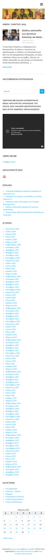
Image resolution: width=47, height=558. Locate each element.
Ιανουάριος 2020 (12, 438)
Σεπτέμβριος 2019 (13, 448)
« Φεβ (5, 538)
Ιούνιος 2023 (11, 329)
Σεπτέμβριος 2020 (13, 417)
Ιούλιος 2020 (11, 422)
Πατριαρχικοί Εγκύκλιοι (15, 497)
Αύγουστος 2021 (12, 387)
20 (5, 528)
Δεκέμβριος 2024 (12, 282)
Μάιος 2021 (10, 395)
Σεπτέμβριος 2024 (13, 290)
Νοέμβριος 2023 (12, 316)
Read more (7, 67)
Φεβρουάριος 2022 (13, 372)
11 (35, 521)
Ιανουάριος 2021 (12, 406)
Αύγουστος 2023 (12, 324)
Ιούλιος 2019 (11, 454)
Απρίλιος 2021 (11, 398)
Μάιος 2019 (10, 459)
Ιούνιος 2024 (11, 298)
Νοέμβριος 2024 (12, 284)
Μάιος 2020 (10, 427)
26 (40, 528)
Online (9, 162)
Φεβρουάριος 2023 (13, 340)
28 (11, 532)
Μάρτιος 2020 (11, 432)
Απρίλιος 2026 (11, 239)
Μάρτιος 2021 (11, 401)
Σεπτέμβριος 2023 (13, 321)
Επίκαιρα (9, 494)
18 (35, 525)
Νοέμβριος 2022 (12, 348)
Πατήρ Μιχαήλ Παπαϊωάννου (24, 551)
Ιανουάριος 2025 (12, 279)
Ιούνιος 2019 (11, 456)
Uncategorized (27, 42)
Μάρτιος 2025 (11, 274)
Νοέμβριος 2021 (12, 380)
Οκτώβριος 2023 (12, 319)
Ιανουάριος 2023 (12, 343)
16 (23, 525)
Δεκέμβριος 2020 (12, 409)
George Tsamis (16, 549)
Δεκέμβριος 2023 (12, 313)
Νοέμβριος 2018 (12, 475)
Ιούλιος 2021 (11, 390)
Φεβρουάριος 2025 (13, 276)
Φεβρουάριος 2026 (13, 245)
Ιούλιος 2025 (11, 263)
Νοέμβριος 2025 (12, 253)
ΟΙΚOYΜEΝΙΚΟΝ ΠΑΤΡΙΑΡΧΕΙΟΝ (18, 79)
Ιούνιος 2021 (11, 393)
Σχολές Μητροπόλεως (14, 499)
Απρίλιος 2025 (11, 271)
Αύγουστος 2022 (12, 356)
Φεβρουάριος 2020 (13, 435)
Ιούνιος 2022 (11, 361)
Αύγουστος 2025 (12, 261)
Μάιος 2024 (10, 300)
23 (23, 528)
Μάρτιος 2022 (11, 369)
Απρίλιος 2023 (11, 335)
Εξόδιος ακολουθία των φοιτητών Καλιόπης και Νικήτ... (32, 33)
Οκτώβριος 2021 (12, 382)
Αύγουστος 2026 (12, 229)
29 (17, 532)
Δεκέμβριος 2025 (12, 250)
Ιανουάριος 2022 (12, 374)
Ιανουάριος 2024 (12, 311)
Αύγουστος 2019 (12, 451)
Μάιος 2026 (10, 237)
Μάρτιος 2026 (11, 242)
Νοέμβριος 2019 (12, 443)
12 (40, 521)
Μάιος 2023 (10, 332)
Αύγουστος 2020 (12, 419)
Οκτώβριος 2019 (12, 446)
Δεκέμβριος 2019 (12, 440)
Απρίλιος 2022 (11, 366)
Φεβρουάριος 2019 (13, 467)
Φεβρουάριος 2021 (13, 403)
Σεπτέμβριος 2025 (13, 258)
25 (35, 528)
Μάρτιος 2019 (11, 464)
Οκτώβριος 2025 (12, 255)
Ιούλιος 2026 (11, 232)
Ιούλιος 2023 (11, 327)
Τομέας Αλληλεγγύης (14, 502)
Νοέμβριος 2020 (12, 411)
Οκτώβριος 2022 (12, 350)
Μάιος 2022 (10, 364)
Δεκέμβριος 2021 (12, 377)
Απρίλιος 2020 (11, 430)
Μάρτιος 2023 (11, 337)
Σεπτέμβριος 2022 (13, 353)
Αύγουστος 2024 (12, 292)
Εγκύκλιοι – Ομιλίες (13, 491)
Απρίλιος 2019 (11, 462)
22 (17, 528)
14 (11, 525)
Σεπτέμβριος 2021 (13, 385)
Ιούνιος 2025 (11, 266)
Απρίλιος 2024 (11, 303)
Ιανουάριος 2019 (12, 469)
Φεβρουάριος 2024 (13, 308)
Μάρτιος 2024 (11, 306)
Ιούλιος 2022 (11, 358)
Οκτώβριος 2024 (12, 287)
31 (29, 532)
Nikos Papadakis (29, 549)
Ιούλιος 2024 (11, 295)
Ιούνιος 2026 (11, 234)
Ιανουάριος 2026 (12, 247)
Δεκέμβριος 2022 (12, 345)
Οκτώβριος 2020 (12, 414)
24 (29, 528)
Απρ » (11, 538)
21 (11, 528)
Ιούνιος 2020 (11, 424)
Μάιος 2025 (10, 269)
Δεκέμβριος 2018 (12, 472)
